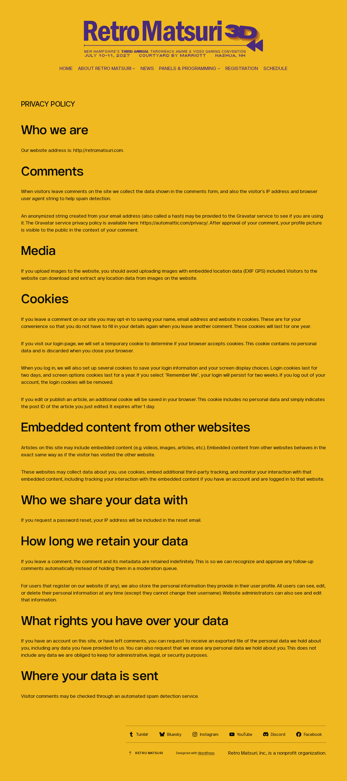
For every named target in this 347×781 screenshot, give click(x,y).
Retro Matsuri (149, 753)
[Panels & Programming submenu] (218, 68)
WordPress (206, 753)
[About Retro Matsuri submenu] (133, 68)
